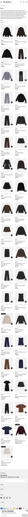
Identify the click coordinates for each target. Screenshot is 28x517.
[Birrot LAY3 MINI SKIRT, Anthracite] (21, 142)
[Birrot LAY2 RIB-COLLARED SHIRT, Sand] (7, 319)
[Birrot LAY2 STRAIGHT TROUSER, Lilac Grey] (7, 98)
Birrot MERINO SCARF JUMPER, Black (7, 42)
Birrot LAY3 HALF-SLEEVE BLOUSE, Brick (20, 419)
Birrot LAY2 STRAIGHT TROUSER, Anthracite (5, 131)
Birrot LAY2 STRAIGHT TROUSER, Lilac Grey (5, 109)
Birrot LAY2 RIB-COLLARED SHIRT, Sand (6, 330)
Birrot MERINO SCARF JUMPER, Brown (21, 42)
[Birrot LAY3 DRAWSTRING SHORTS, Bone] (7, 452)
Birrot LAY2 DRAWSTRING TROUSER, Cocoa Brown (20, 65)
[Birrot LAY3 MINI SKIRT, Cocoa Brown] (7, 230)
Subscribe (25, 515)
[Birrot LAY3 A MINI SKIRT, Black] (21, 386)
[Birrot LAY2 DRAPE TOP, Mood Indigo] (21, 341)
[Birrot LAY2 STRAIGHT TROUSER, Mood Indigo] (7, 341)
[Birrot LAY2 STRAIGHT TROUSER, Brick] (7, 363)
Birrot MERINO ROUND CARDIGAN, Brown (19, 175)
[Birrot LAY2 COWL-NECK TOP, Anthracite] (21, 120)
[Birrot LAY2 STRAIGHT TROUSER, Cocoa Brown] (7, 142)
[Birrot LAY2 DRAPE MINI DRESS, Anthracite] (7, 164)
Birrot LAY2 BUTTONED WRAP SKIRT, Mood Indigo (20, 375)
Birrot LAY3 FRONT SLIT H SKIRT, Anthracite (6, 264)
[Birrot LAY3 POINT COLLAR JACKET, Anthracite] (21, 230)
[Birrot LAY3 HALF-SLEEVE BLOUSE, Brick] (21, 408)
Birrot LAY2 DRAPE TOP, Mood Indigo (20, 353)
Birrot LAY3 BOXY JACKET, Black (20, 286)
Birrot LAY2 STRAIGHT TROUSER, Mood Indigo (5, 353)
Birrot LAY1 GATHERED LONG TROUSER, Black (6, 419)
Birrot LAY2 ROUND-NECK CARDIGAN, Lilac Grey (6, 87)
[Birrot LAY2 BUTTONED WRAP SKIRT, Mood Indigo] (21, 363)
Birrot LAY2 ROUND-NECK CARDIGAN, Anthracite (20, 220)
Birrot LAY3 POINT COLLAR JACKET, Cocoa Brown (20, 264)
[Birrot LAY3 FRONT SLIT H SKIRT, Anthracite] (7, 253)
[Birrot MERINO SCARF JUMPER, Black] (7, 31)
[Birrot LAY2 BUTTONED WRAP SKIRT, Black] (7, 297)
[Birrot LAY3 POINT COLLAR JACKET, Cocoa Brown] (21, 253)
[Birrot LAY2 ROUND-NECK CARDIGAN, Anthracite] (21, 208)
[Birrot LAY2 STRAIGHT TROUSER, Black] (7, 275)
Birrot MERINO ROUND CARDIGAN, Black (19, 198)
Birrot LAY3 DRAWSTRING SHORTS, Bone (6, 463)
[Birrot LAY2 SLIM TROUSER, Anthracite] (21, 75)
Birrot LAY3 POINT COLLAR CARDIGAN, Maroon (20, 441)
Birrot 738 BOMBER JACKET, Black (6, 65)
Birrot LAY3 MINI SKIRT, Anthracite (19, 153)
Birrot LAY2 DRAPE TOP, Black (20, 307)
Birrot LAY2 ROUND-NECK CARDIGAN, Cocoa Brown (6, 220)
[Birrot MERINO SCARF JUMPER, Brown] (21, 31)
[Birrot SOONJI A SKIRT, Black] (7, 186)
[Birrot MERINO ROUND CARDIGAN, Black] (21, 186)
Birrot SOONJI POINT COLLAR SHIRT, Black (20, 107)
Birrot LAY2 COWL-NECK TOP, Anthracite (20, 131)
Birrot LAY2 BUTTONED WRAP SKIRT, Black (6, 308)
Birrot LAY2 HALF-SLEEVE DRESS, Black (6, 397)
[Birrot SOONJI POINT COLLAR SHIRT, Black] (21, 98)
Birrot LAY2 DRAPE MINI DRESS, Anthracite (7, 175)
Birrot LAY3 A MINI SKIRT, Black (21, 396)
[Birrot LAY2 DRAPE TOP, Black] (21, 297)
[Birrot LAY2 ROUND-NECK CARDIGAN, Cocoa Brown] (7, 208)
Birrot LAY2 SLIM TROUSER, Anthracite (20, 87)
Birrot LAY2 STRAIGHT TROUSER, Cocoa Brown (5, 153)
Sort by (2, 20)
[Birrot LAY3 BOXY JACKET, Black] (21, 275)
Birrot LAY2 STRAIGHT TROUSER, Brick (5, 375)
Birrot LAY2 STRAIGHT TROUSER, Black (5, 286)
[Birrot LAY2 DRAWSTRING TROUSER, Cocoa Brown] (21, 53)
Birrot (4, 5)
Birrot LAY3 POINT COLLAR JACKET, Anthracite (20, 242)
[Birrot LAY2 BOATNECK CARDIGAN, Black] (21, 319)
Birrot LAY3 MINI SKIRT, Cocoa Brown (6, 242)
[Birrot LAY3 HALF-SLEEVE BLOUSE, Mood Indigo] (7, 430)
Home (1, 5)
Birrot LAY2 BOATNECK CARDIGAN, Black (19, 330)
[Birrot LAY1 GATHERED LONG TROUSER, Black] (7, 408)
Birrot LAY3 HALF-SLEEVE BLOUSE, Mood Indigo (6, 441)
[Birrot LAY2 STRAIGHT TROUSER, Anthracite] (7, 120)
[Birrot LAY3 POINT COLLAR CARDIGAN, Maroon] (21, 430)
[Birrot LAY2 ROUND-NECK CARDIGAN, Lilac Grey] (7, 75)
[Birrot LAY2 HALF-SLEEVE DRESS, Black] (7, 386)
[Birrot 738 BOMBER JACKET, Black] (7, 53)
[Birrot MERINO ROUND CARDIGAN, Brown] (21, 164)
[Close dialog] (27, 510)
